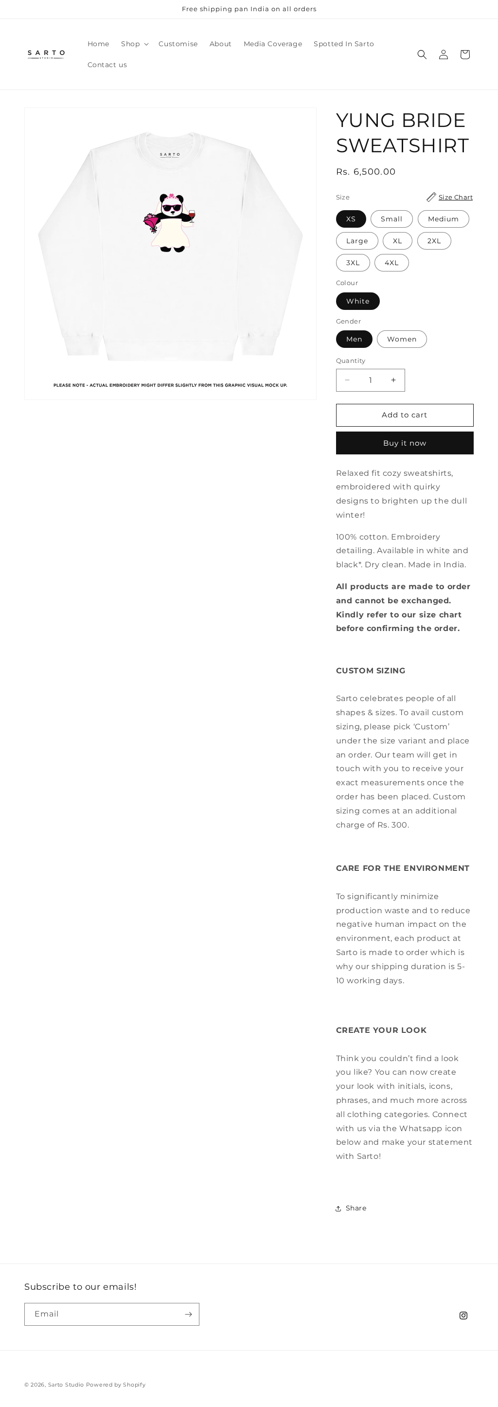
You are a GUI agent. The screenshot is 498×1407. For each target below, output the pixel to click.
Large (357, 240)
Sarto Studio (66, 1384)
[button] (134, 44)
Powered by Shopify (116, 1384)
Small (392, 219)
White (358, 301)
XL (397, 240)
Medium (443, 219)
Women (402, 339)
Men (354, 339)
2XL (434, 240)
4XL (392, 262)
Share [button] (356, 1208)
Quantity (351, 360)
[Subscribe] (188, 1314)
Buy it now (405, 443)
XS (351, 219)
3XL (353, 262)
